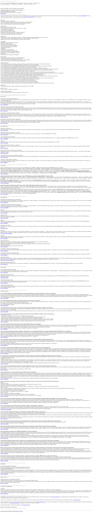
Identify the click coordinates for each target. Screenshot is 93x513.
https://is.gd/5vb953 (4, 153)
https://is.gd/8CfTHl (4, 212)
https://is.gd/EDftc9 (4, 329)
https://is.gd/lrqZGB (4, 337)
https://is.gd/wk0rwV (4, 194)
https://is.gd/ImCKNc (4, 403)
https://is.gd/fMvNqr (4, 250)
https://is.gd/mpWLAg (4, 353)
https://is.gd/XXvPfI (4, 246)
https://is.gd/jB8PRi (4, 223)
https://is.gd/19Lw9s (4, 474)
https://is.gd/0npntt (4, 255)
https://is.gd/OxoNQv (4, 277)
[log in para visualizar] (82, 15)
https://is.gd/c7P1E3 (4, 117)
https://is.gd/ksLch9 (4, 157)
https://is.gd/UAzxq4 (4, 438)
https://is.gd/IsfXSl (4, 418)
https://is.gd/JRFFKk (4, 311)
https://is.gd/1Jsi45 (4, 238)
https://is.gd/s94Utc (4, 110)
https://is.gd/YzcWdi (4, 218)
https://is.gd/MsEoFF (4, 453)
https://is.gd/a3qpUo (4, 493)
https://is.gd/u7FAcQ (4, 134)
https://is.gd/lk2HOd (4, 104)
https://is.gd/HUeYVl (4, 345)
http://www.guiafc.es (41, 501)
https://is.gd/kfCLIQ (4, 264)
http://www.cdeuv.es (77, 499)
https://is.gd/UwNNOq (4, 183)
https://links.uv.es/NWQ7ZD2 (6, 409)
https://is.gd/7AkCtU (4, 272)
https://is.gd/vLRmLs (4, 460)
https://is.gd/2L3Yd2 (4, 173)
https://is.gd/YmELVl (4, 321)
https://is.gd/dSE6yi (4, 123)
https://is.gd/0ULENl (4, 363)
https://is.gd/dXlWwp (4, 396)
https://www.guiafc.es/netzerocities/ (7, 260)
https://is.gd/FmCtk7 (4, 130)
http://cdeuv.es (3, 13)
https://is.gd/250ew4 (4, 148)
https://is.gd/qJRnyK (4, 202)
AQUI (21, 511)
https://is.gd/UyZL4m (4, 298)
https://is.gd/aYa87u (4, 228)
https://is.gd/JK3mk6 (4, 429)
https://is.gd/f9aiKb (4, 162)
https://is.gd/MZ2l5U (4, 288)
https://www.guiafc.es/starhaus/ (6, 233)
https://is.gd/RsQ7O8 (4, 445)
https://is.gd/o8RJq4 (4, 379)
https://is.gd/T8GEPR (4, 207)
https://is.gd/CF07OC (4, 305)
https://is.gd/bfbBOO (4, 138)
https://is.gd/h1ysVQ (4, 483)
